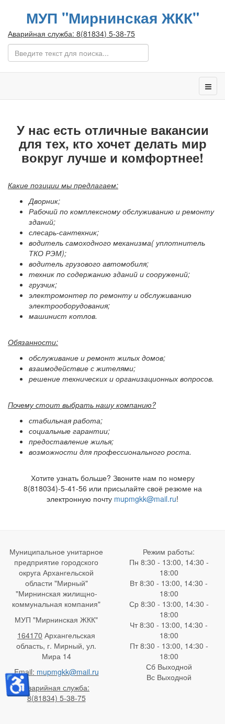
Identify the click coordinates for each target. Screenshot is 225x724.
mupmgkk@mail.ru (145, 498)
